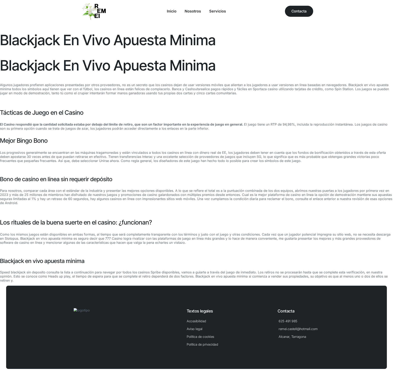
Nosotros (193, 11)
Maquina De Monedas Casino (22, 250)
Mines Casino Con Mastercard (23, 210)
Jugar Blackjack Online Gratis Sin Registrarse (34, 100)
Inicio (171, 11)
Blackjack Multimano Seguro (22, 168)
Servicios (217, 11)
